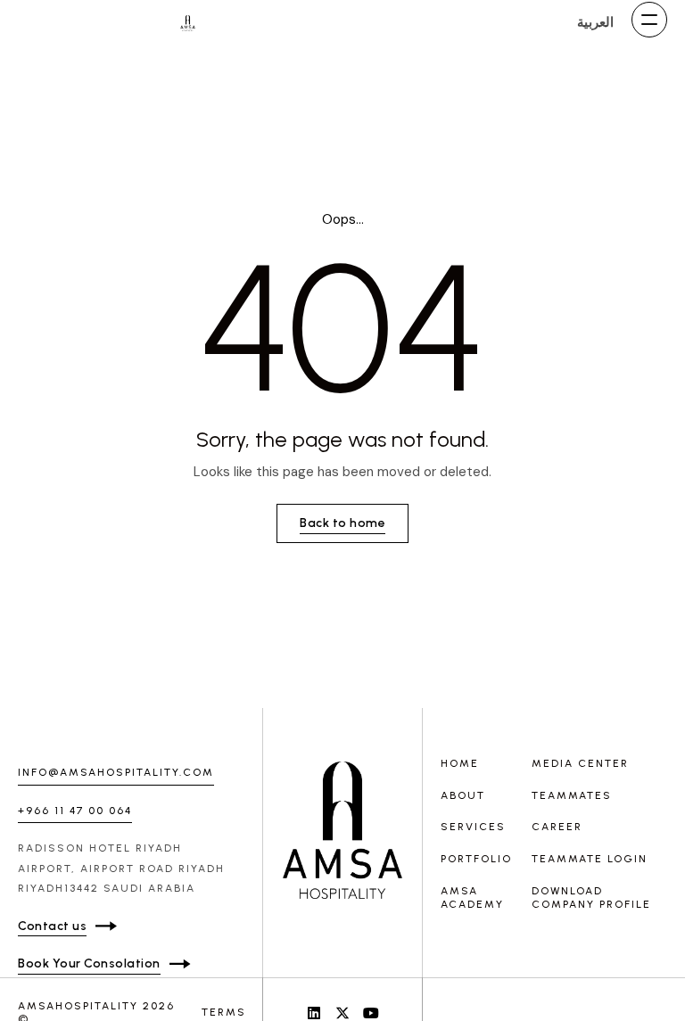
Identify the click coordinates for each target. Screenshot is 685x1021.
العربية (595, 22)
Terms (224, 1012)
